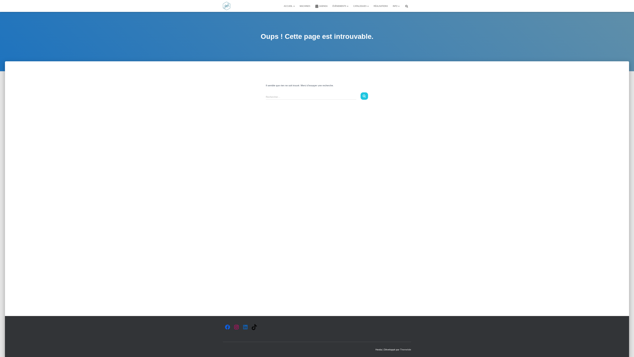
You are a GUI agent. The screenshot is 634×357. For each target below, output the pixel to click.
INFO (395, 6)
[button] (294, 6)
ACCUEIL (288, 6)
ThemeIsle (405, 349)
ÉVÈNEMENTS (340, 6)
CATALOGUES (360, 6)
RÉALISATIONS (381, 6)
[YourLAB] (226, 6)
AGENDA (323, 6)
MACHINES (305, 6)
